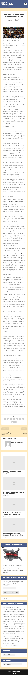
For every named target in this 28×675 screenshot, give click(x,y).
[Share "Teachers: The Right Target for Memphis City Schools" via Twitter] (8, 419)
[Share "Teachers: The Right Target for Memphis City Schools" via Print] (15, 422)
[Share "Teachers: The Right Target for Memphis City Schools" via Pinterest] (14, 419)
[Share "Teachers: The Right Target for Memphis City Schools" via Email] (12, 422)
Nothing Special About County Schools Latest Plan (13, 534)
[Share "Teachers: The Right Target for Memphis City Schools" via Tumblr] (11, 419)
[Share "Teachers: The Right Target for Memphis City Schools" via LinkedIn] (16, 419)
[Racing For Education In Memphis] (14, 463)
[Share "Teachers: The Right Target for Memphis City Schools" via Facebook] (5, 419)
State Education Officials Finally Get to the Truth (12, 513)
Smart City (13, 199)
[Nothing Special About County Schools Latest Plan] (14, 525)
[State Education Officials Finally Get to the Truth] (14, 504)
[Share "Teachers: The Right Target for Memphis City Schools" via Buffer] (19, 419)
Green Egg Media (17, 671)
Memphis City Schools (12, 20)
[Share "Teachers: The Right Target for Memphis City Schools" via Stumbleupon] (22, 419)
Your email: (5, 585)
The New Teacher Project (14, 201)
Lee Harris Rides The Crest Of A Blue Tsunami (13, 493)
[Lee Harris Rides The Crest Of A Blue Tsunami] (14, 483)
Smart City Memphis (12, 19)
